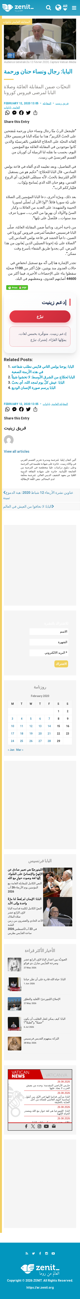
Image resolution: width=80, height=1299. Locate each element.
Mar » (19, 749)
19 (30, 733)
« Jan (11, 749)
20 (40, 733)
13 (40, 726)
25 (21, 741)
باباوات (7, 22)
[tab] (24, 1074)
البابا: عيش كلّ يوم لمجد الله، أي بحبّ (38, 382)
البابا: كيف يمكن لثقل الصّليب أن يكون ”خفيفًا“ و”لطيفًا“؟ (44, 1020)
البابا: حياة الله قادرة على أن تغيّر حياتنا (45, 979)
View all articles (16, 451)
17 (12, 733)
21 (49, 733)
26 (30, 741)
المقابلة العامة (21, 22)
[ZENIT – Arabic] (22, 8)
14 (49, 726)
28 (49, 741)
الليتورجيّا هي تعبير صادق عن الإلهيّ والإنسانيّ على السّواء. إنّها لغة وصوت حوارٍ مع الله (25, 874)
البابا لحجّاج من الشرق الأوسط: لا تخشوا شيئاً (43, 377)
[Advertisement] (40, 565)
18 (21, 733)
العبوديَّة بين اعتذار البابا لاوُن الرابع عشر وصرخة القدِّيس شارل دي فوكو (45, 961)
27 (40, 741)
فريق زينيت (62, 103)
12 (30, 726)
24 (12, 741)
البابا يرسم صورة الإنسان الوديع (34, 388)
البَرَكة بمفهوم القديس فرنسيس (41, 1038)
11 (21, 726)
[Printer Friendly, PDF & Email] (17, 287)
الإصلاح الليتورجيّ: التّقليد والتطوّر (42, 999)
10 (12, 726)
